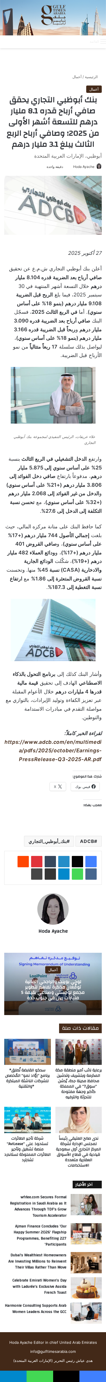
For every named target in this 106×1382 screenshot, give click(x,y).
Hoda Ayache (83, 167)
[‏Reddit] (23, 861)
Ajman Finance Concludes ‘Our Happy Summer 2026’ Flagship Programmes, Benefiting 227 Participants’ (40, 1235)
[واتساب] (77, 874)
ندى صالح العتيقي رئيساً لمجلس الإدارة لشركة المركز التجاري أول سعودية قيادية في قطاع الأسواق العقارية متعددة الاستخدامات (78, 1152)
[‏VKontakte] (91, 874)
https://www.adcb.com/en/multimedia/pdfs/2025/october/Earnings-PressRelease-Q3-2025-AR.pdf (53, 750)
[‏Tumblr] (50, 861)
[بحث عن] (82, 41)
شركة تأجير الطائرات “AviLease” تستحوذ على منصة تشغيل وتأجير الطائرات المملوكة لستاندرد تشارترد (27, 1149)
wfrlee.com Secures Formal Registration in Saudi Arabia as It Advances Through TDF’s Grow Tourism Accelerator (38, 1206)
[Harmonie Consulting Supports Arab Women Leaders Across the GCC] (86, 1313)
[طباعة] (36, 874)
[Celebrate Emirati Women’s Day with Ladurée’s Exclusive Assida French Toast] (86, 1287)
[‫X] (77, 861)
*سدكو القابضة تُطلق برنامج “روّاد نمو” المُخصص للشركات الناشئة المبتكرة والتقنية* (27, 1078)
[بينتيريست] (36, 861)
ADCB (87, 841)
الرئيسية (92, 76)
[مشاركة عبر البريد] (50, 874)
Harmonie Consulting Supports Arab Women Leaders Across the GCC (35, 1308)
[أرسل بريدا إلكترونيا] (71, 167)
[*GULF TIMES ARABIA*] (53, 17)
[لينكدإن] (64, 861)
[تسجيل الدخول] (63, 41)
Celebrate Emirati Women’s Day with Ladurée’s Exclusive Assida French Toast (39, 1286)
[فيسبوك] (91, 861)
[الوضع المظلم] (72, 41)
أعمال (77, 76)
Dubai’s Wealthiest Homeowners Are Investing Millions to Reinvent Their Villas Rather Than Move (37, 1261)
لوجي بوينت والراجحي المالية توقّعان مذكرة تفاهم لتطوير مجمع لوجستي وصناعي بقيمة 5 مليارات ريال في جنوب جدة (53, 989)
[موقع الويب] (53, 940)
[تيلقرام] (64, 874)
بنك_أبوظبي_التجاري (48, 841)
